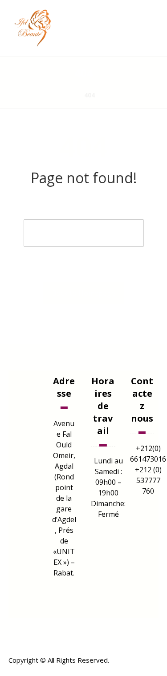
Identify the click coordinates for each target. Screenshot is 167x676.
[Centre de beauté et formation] (35, 28)
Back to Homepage (83, 293)
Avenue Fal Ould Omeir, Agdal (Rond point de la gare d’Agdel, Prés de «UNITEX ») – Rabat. (64, 498)
